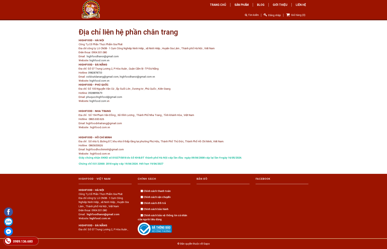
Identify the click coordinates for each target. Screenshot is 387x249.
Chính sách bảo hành (155, 209)
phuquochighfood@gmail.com (104, 96)
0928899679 (95, 92)
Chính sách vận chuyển (157, 197)
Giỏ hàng (297, 14)
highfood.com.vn (99, 60)
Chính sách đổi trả (154, 203)
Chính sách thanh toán (157, 191)
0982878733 (95, 72)
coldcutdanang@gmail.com (102, 76)
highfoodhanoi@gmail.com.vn (137, 76)
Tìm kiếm (253, 14)
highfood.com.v (98, 100)
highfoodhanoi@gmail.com (103, 56)
